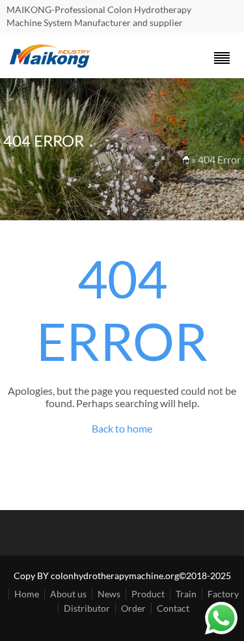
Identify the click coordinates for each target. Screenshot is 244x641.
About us (68, 593)
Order (133, 608)
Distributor (87, 608)
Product (148, 593)
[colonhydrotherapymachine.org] (52, 64)
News (109, 593)
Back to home (122, 428)
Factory (223, 593)
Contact (173, 608)
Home (26, 593)
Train (186, 593)
